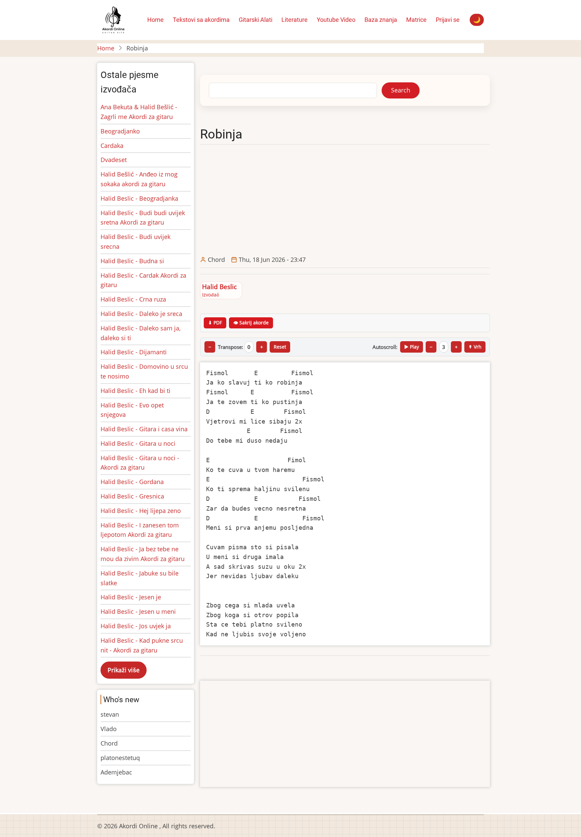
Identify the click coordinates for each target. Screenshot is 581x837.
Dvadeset (114, 160)
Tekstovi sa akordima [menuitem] (201, 19)
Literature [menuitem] (294, 19)
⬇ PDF (215, 322)
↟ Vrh (474, 347)
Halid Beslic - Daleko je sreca (141, 314)
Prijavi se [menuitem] (448, 19)
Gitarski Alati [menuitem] (255, 19)
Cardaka (112, 146)
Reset (280, 347)
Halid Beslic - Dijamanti (134, 352)
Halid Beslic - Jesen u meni (138, 611)
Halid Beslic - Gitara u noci (138, 443)
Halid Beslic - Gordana (132, 482)
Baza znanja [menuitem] (380, 19)
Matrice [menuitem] (416, 19)
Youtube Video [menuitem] (336, 19)
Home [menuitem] (155, 19)
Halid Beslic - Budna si (132, 261)
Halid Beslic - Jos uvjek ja (136, 626)
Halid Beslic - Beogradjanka (139, 198)
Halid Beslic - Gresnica (132, 496)
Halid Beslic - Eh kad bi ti (135, 391)
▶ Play (411, 347)
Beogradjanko (120, 131)
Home (105, 48)
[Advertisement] (346, 200)
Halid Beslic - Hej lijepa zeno (141, 511)
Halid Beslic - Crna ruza (133, 299)
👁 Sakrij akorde (251, 322)
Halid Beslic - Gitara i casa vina (144, 429)
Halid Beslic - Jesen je (131, 597)
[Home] (113, 19)
